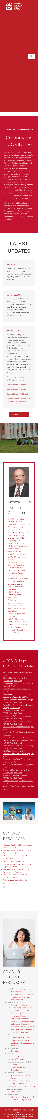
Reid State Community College (15, 751)
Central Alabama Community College (17, 689)
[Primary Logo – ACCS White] (15, 2)
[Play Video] (19, 811)
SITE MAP (7, 1110)
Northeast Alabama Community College (19, 740)
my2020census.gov (19, 1059)
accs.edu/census (17, 1056)
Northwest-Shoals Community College (18, 745)
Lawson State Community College (16, 726)
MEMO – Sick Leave (16, 619)
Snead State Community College (16, 764)
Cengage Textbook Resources (23, 1086)
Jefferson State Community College (17, 721)
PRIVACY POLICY (28, 1110)
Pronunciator (16, 1091)
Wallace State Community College (16, 786)
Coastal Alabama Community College (18, 699)
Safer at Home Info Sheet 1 (17, 384)
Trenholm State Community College (17, 770)
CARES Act (8, 681)
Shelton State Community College (16, 754)
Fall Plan (17, 681)
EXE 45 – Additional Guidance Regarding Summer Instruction (16, 565)
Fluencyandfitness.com (20, 1067)
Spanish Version (18, 380)
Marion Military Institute (12, 737)
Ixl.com (14, 1064)
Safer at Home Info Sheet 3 (17, 394)
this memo (25, 268)
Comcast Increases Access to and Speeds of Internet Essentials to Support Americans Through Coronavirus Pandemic (22, 1013)
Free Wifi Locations (19, 1005)
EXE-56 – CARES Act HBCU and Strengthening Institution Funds (18, 546)
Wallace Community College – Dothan (18, 775)
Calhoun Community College (14, 683)
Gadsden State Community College (17, 716)
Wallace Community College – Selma (18, 781)
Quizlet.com (16, 1051)
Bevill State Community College (15, 672)
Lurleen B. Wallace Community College (18, 732)
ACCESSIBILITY (16, 1110)
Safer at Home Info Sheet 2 (17, 389)
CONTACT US (19, 1112)
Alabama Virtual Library (20, 1081)
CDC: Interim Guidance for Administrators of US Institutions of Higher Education (17, 864)
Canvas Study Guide (19, 1083)
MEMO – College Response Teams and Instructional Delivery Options (19, 624)
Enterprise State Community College (17, 710)
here (11, 216)
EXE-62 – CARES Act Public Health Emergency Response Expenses (18, 532)
